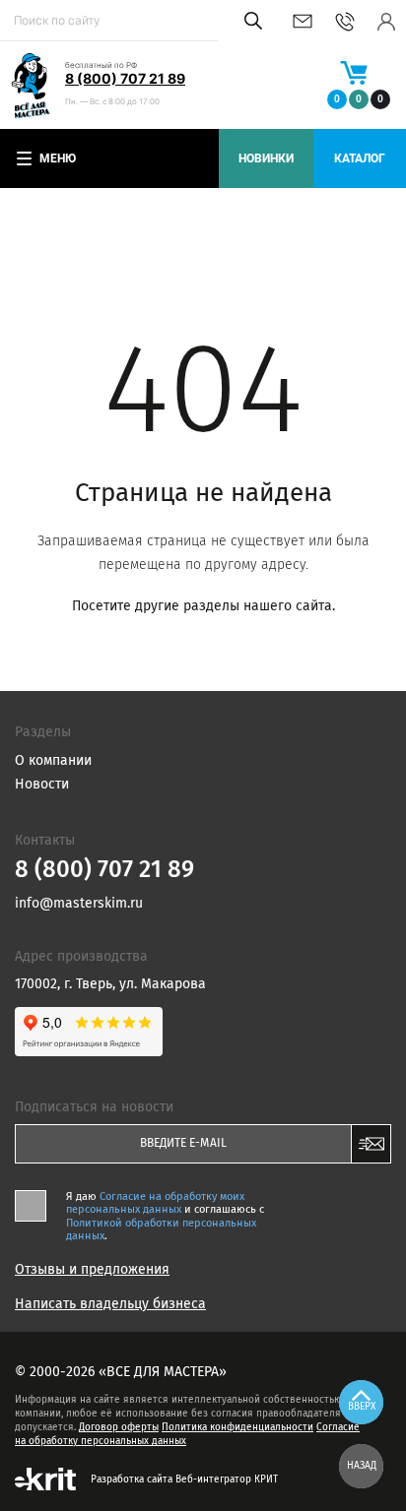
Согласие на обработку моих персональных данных (155, 1203)
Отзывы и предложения (92, 1270)
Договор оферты (119, 1427)
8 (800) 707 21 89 (125, 78)
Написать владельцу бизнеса (110, 1304)
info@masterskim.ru (302, 21)
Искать (250, 20)
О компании (53, 760)
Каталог (359, 158)
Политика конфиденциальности (237, 1427)
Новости (42, 784)
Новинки (266, 158)
